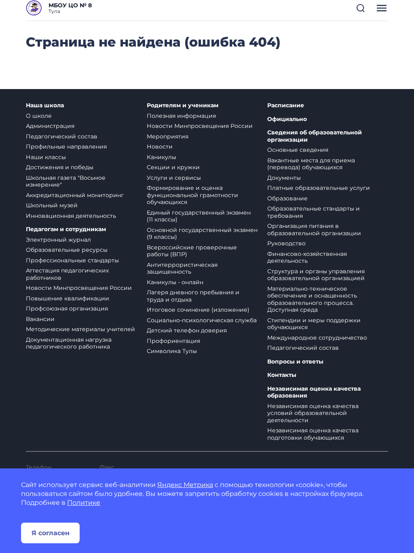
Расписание (285, 105)
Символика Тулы (172, 351)
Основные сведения (297, 149)
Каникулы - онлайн (175, 282)
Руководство (286, 243)
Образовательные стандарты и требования (313, 212)
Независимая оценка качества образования (314, 392)
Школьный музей (52, 205)
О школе (39, 115)
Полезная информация (181, 115)
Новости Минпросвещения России (79, 287)
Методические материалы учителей (80, 329)
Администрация (50, 126)
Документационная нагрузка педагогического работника (69, 343)
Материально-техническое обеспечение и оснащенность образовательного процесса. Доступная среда (312, 299)
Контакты (281, 375)
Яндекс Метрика (185, 485)
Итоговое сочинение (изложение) (198, 309)
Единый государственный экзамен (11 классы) (199, 216)
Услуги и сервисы (174, 177)
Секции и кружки (173, 167)
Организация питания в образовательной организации (314, 229)
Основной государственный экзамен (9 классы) (202, 233)
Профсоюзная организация (67, 308)
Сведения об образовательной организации (314, 136)
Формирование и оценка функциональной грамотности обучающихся (192, 195)
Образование (287, 198)
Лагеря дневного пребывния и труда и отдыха (193, 296)
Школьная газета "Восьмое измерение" (66, 181)
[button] (360, 8)
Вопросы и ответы (295, 361)
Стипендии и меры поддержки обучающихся (314, 324)
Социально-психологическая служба (202, 320)
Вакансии (40, 319)
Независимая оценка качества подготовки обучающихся (313, 434)
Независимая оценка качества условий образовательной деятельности (313, 413)
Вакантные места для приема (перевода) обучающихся (311, 164)
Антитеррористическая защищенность (182, 268)
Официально (287, 119)
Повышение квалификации (67, 298)
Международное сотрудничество (317, 337)
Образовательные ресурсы (67, 249)
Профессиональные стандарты (72, 260)
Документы (284, 177)
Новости (160, 146)
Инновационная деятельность (71, 215)
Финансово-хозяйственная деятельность (307, 257)
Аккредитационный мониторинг (75, 195)
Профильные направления (66, 146)
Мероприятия (167, 136)
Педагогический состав (61, 136)
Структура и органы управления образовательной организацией (316, 275)
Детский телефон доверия (187, 330)
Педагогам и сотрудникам (66, 229)
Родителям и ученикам (182, 105)
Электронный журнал (58, 239)
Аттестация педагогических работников (67, 274)
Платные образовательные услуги (318, 187)
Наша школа (45, 105)
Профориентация (173, 341)
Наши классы (46, 157)
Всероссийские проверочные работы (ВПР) (192, 251)
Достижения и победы (59, 167)
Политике (83, 502)
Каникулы (161, 157)
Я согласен (51, 533)
